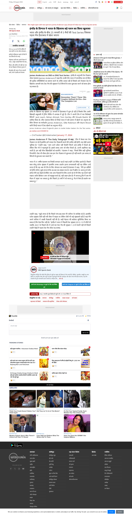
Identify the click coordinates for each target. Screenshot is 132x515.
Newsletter (117, 2)
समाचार (31, 8)
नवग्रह (106, 485)
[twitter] (99, 2)
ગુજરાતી (77, 2)
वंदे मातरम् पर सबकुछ (51, 8)
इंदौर (31, 470)
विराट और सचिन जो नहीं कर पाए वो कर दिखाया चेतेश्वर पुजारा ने (18, 66)
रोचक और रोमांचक (61, 301)
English (45, 2)
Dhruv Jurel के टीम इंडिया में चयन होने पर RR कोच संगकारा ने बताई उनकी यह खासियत (18, 50)
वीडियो (98, 128)
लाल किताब (107, 467)
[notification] (121, 8)
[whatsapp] (24, 41)
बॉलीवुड (39, 8)
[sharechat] (102, 2)
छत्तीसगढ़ (32, 479)
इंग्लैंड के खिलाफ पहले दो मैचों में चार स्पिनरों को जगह (18, 55)
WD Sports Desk (14, 31)
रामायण (71, 467)
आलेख (50, 467)
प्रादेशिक (32, 473)
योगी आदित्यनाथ (34, 455)
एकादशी (71, 455)
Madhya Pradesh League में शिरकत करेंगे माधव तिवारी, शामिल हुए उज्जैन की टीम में (107, 101)
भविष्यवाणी (72, 458)
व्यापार (31, 503)
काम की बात (33, 491)
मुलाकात (51, 491)
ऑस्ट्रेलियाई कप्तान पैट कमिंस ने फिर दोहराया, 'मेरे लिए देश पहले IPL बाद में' (107, 73)
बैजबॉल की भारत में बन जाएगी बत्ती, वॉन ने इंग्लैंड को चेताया (17, 71)
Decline (120, 511)
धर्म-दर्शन (71, 476)
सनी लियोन (52, 485)
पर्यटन (50, 470)
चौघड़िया (107, 479)
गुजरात (31, 482)
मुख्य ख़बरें (32, 461)
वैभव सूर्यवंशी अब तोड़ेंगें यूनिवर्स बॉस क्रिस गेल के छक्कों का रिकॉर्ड (107, 87)
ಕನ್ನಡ (71, 2)
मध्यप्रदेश (32, 476)
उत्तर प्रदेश (32, 458)
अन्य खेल (94, 455)
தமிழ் (50, 2)
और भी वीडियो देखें (99, 131)
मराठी (54, 2)
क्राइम (31, 497)
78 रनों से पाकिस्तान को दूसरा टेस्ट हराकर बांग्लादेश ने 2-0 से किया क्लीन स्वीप (108, 115)
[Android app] (16, 445)
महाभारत (71, 470)
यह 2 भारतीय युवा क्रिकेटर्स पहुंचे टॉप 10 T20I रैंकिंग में (55, 294)
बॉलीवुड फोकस (53, 479)
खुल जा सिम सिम (53, 473)
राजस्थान (32, 488)
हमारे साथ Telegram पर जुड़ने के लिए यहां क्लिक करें (76, 284)
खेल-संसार (12, 25)
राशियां (106, 464)
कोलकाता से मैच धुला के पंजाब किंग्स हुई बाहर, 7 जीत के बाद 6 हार (107, 59)
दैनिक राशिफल (108, 455)
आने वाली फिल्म (53, 476)
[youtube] (108, 2)
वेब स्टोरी (51, 461)
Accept (111, 511)
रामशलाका (107, 476)
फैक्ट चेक (32, 500)
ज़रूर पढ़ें (99, 54)
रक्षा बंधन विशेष (65, 8)
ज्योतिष (82, 8)
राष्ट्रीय (31, 464)
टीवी (50, 488)
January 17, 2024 (64, 135)
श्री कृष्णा (71, 464)
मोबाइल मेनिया (33, 506)
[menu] (11, 8)
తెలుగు (59, 2)
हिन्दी (39, 2)
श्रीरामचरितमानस (93, 8)
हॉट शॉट (51, 458)
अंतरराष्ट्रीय (32, 467)
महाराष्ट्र (31, 485)
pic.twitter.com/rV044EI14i (39, 131)
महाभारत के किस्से (35, 301)
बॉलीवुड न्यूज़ (52, 455)
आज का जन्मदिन (109, 458)
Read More (44, 257)
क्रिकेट (75, 8)
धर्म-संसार (74, 298)
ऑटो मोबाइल (33, 494)
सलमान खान (52, 482)
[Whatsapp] (112, 2)
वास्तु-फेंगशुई (108, 470)
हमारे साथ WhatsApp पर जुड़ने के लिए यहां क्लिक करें (44, 285)
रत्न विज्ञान (107, 488)
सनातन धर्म (72, 461)
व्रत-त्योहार (71, 473)
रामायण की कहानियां (48, 301)
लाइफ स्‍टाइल (66, 298)
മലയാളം (65, 2)
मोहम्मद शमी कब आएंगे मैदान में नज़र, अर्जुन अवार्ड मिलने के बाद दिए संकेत (17, 61)
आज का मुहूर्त (108, 461)
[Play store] (117, 8)
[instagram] (105, 2)
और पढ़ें (61, 278)
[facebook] (96, 2)
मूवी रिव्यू (51, 464)
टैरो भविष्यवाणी (108, 473)
